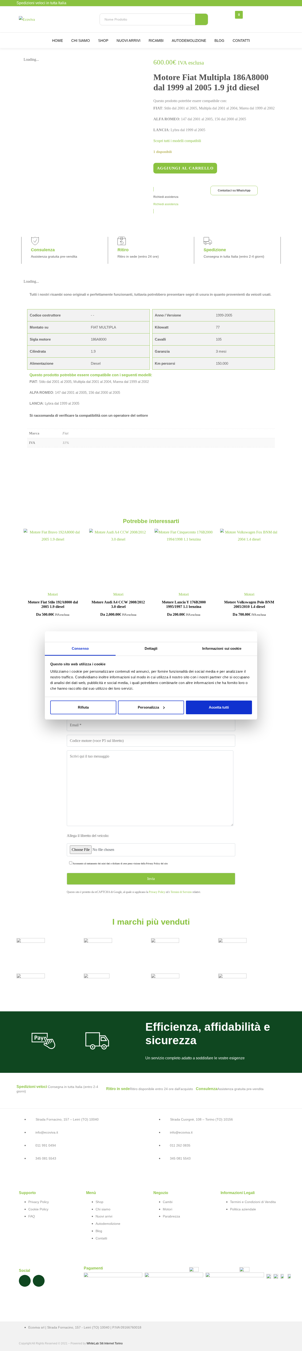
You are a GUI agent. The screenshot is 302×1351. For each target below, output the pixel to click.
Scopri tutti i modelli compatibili (177, 141)
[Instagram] (39, 1281)
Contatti (241, 41)
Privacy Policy (153, 863)
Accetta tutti (219, 707)
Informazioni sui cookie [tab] (221, 648)
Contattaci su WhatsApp (234, 190)
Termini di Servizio (181, 892)
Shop (103, 41)
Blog (219, 41)
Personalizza (148, 707)
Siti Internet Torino (111, 1343)
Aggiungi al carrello (185, 168)
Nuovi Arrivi (128, 41)
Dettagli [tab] (151, 648)
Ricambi (156, 41)
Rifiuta (83, 707)
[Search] (201, 19)
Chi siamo (80, 41)
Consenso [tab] (80, 648)
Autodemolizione (189, 41)
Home (57, 41)
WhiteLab (93, 1343)
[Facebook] (25, 1281)
